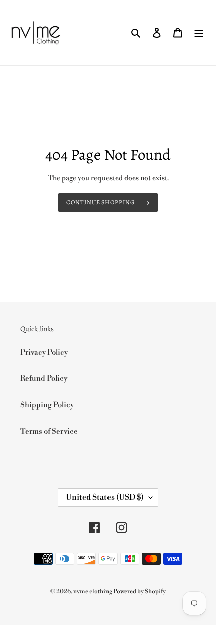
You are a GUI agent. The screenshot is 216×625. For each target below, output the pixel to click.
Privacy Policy (44, 352)
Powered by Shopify (139, 591)
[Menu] (198, 33)
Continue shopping (100, 202)
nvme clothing (93, 591)
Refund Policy (43, 378)
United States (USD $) (105, 497)
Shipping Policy (47, 405)
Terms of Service (49, 431)
